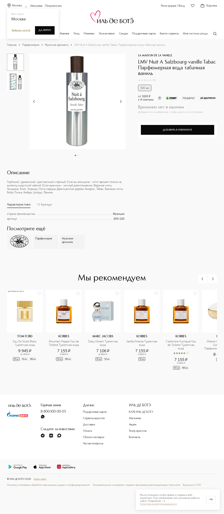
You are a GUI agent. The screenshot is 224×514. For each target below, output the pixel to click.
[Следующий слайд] (34, 101)
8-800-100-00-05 (53, 411)
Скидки (123, 33)
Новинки (89, 33)
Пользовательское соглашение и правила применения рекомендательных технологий (136, 485)
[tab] (18, 205)
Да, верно (44, 30)
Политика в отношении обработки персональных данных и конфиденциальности (48, 485)
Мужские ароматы (56, 45)
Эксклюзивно (107, 33)
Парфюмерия (30, 45)
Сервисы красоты (94, 418)
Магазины (36, 6)
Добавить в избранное (177, 130)
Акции (132, 424)
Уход (77, 33)
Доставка (89, 424)
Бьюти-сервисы (169, 33)
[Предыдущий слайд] (202, 278)
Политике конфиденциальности (158, 504)
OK (211, 500)
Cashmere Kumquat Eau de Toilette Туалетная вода (181, 345)
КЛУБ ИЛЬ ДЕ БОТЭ (141, 412)
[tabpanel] (65, 216)
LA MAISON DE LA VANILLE (155, 55)
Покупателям (53, 6)
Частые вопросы (93, 443)
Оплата (87, 431)
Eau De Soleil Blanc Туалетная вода (25, 343)
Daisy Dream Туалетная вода (103, 343)
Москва (17, 5)
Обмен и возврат (93, 437)
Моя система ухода (195, 33)
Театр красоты (137, 431)
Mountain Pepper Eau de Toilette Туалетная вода (64, 343)
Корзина (212, 5)
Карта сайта (40, 479)
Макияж (64, 33)
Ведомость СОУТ (192, 485)
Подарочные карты (144, 33)
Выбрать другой (21, 30)
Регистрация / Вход (173, 6)
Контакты (134, 437)
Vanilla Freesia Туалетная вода (142, 343)
